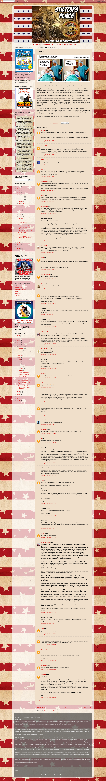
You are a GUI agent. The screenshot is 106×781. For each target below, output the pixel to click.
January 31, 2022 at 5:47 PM (48, 634)
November (21, 199)
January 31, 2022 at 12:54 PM (48, 288)
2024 (18, 190)
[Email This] (62, 123)
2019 (18, 246)
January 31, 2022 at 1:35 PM (48, 415)
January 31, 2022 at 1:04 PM (48, 343)
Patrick (43, 373)
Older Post (87, 707)
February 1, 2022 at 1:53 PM (48, 644)
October (20, 201)
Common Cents (19, 287)
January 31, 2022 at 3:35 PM (48, 537)
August (20, 205)
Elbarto (43, 283)
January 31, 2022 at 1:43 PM (48, 433)
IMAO (16, 291)
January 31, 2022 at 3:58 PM (48, 612)
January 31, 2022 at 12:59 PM (48, 314)
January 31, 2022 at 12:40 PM (48, 213)
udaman (43, 639)
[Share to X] (65, 123)
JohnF (42, 195)
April (19, 214)
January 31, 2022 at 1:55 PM (48, 463)
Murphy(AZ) (44, 649)
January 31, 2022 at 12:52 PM (48, 278)
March (20, 216)
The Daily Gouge (19, 295)
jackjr (42, 406)
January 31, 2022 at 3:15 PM (48, 515)
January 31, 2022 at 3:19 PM (48, 528)
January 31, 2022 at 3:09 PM (48, 503)
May (19, 212)
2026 (18, 186)
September (21, 203)
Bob (42, 420)
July (19, 207)
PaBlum (43, 130)
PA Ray (43, 382)
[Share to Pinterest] (68, 123)
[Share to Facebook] (66, 123)
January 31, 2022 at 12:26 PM (48, 164)
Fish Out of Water (46, 331)
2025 (18, 188)
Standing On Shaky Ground (25, 230)
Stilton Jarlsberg (45, 542)
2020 (18, 244)
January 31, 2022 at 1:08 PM (48, 354)
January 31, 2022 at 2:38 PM (48, 475)
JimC (42, 169)
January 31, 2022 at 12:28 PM (48, 176)
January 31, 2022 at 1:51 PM (48, 442)
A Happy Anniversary (23, 225)
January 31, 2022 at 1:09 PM (48, 368)
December (21, 197)
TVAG (42, 480)
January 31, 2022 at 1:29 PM (48, 401)
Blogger (62, 774)
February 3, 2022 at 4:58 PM (48, 697)
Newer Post (41, 707)
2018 (18, 249)
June (19, 210)
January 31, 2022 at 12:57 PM (48, 303)
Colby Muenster (45, 181)
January (20, 221)
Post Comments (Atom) (50, 710)
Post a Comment (43, 700)
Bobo (42, 257)
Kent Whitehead (45, 274)
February (21, 218)
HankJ (42, 533)
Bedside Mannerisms (23, 222)
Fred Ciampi (44, 245)
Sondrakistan (18, 293)
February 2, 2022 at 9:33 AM (48, 660)
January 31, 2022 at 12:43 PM (48, 240)
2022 (18, 195)
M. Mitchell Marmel (46, 159)
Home (64, 707)
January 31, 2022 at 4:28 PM (48, 623)
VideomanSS (44, 206)
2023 (18, 192)
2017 (18, 251)
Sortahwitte (44, 429)
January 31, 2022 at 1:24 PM (48, 387)
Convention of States (20, 289)
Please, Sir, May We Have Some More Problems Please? (25, 238)
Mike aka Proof (45, 348)
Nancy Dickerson (45, 146)
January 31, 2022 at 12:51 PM (48, 269)
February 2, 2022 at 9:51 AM (48, 669)
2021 (18, 242)
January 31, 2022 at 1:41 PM (48, 424)
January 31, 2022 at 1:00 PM (48, 326)
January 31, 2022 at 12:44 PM (48, 252)
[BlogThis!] (63, 123)
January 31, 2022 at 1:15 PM (48, 377)
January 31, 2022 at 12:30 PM (48, 190)
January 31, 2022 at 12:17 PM (48, 155)
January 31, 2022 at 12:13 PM (48, 141)
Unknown (43, 674)
